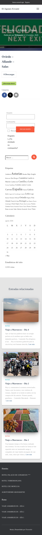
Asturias (16, 173)
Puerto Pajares (16, 204)
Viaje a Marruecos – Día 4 (17, 330)
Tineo (33, 209)
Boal (12, 178)
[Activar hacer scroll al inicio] (37, 530)
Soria (29, 209)
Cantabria (23, 178)
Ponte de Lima (15, 201)
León (27, 193)
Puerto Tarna (22, 206)
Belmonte (7, 178)
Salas (15, 209)
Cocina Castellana (10, 185)
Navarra (12, 198)
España (17, 189)
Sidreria (19, 209)
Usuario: (9, 113)
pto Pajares (30, 201)
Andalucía (8, 174)
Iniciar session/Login (18, 2)
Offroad (17, 198)
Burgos (16, 178)
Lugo (32, 194)
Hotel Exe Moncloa (10, 486)
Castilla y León (26, 181)
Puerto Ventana (31, 206)
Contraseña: (11, 122)
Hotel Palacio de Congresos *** (16, 475)
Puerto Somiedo (14, 206)
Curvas (8, 189)
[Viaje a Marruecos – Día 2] (21, 364)
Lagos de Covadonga (14, 194)
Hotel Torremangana (11, 481)
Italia (7, 194)
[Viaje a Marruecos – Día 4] (21, 310)
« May (7, 256)
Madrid (7, 197)
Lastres (23, 194)
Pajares (29, 198)
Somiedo (24, 209)
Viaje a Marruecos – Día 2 (17, 383)
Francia (25, 190)
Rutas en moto (9, 209)
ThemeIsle (29, 529)
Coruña (28, 185)
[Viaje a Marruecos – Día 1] (21, 420)
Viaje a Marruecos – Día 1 (17, 440)
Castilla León (14, 182)
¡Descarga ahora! (9, 83)
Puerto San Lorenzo (25, 204)
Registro (27, 2)
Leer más (31, 344)
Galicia (30, 189)
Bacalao (25, 174)
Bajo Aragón (31, 174)
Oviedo (22, 197)
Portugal (22, 201)
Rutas (7, 326)
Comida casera (20, 185)
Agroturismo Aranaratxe (13, 492)
